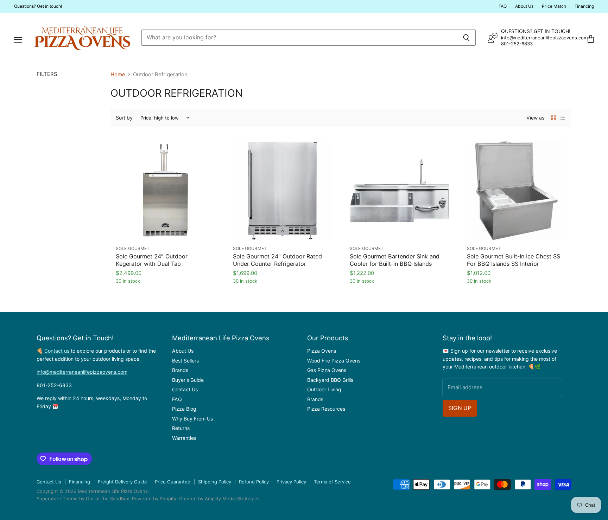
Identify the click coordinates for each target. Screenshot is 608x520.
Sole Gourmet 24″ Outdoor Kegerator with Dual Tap (152, 260)
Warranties (184, 438)
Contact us (57, 351)
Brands (180, 370)
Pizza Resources (326, 409)
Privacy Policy (291, 481)
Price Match (554, 6)
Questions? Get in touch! (38, 6)
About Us (524, 6)
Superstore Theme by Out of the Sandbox (83, 498)
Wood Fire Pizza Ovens (333, 361)
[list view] (562, 117)
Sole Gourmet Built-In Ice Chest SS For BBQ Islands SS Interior (513, 260)
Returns (181, 428)
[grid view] (553, 117)
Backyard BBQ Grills (330, 380)
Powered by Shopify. (155, 498)
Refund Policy (254, 481)
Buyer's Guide (188, 380)
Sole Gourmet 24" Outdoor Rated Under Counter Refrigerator (277, 260)
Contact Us (185, 389)
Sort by (124, 118)
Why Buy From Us (192, 419)
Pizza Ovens (321, 351)
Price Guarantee (172, 481)
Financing (584, 6)
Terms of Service (332, 481)
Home (117, 74)
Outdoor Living (324, 389)
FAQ (503, 6)
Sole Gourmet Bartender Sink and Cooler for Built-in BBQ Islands (394, 260)
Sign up (459, 408)
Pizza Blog (184, 409)
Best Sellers (185, 361)
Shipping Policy (214, 481)
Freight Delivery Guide (122, 481)
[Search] (466, 38)
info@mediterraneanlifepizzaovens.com (544, 37)
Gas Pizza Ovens (326, 370)
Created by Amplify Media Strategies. (220, 498)
